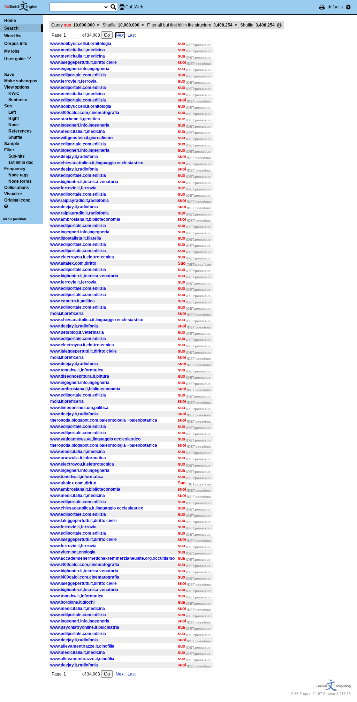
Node (13, 124)
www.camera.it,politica (72, 301)
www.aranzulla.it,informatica (78, 457)
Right (13, 118)
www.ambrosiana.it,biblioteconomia (85, 219)
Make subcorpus (20, 80)
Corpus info (15, 43)
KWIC (14, 93)
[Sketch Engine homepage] (26, 6)
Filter (9, 150)
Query (73, 25)
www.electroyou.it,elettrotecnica (82, 257)
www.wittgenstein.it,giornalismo (81, 137)
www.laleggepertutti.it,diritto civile (83, 62)
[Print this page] (322, 7)
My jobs (12, 51)
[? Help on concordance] (6, 206)
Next (120, 35)
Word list (13, 35)
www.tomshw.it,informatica (77, 370)
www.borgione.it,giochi (72, 602)
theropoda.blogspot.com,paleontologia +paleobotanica (103, 420)
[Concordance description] (279, 25)
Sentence (17, 99)
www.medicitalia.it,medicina (77, 49)
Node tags (18, 175)
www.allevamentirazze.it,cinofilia (82, 646)
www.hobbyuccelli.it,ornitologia (80, 43)
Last (132, 35)
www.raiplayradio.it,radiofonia (79, 200)
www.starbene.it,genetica (75, 118)
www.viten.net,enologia (73, 552)
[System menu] (348, 7)
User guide (15, 58)
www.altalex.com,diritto (73, 263)
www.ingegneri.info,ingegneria (79, 68)
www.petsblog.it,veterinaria (77, 332)
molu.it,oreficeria (67, 313)
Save (9, 74)
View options (16, 87)
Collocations (16, 187)
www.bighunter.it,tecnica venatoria (84, 181)
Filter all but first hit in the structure (190, 25)
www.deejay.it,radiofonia (74, 156)
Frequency (14, 168)
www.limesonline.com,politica (79, 407)
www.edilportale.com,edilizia (78, 75)
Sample (11, 143)
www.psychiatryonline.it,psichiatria (84, 627)
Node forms (20, 181)
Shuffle (15, 137)
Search (11, 28)
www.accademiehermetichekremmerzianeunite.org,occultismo (112, 558)
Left (12, 112)
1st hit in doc (20, 162)
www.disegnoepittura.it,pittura (79, 376)
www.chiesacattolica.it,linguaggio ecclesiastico (96, 162)
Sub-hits (16, 156)
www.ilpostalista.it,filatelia (75, 238)
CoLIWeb (134, 7)
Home (10, 20)
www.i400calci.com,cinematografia (84, 112)
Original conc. (17, 200)
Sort (8, 106)
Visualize (13, 193)
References (20, 131)
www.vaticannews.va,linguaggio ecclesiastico (95, 439)
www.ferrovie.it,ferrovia (73, 81)
